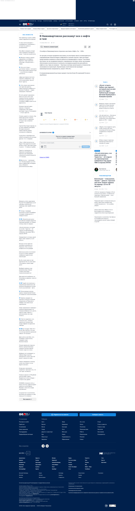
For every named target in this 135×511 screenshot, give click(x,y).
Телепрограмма (47, 20)
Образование (65, 439)
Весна (43, 427)
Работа (82, 432)
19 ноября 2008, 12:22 (45, 42)
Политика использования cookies (75, 488)
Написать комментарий (51, 47)
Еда (43, 434)
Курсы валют (69, 20)
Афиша (55, 20)
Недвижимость (23, 20)
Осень (81, 424)
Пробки (76, 20)
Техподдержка (23, 432)
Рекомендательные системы (74, 490)
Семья (81, 439)
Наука (63, 434)
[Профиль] (115, 24)
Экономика (101, 432)
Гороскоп (61, 20)
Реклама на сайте (24, 422)
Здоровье (44, 439)
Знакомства (32, 20)
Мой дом (64, 432)
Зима (63, 422)
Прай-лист (22, 424)
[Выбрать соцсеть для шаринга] (89, 46)
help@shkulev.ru (29, 495)
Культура (64, 427)
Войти (45, 147)
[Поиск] (107, 24)
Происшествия (84, 429)
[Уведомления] (111, 24)
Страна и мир (101, 427)
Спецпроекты (101, 434)
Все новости (28, 35)
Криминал (65, 424)
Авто (43, 422)
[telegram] (43, 446)
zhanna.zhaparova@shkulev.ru (25, 500)
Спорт (99, 422)
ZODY (81, 20)
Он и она (82, 422)
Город (43, 429)
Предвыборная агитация (26, 434)
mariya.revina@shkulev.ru (24, 502)
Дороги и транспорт (47, 432)
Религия (82, 437)
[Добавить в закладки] (85, 46)
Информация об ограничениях (75, 486)
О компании (22, 427)
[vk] (47, 446)
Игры (85, 20)
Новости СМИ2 (44, 157)
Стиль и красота (102, 424)
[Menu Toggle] (20, 24)
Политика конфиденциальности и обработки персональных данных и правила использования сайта (91, 492)
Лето (63, 429)
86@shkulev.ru (36, 493)
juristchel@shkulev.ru (54, 494)
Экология (100, 429)
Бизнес (44, 424)
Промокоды (91, 20)
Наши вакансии (23, 429)
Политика (82, 427)
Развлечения (83, 434)
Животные (45, 437)
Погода (40, 20)
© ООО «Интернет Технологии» (44, 505)
